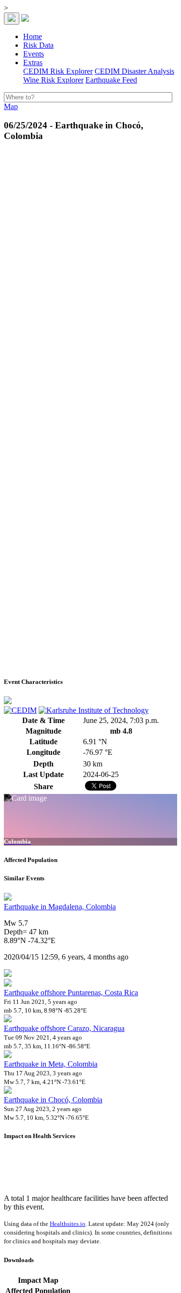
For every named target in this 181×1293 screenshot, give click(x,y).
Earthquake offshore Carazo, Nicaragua (64, 1028)
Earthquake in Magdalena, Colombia (60, 907)
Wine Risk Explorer (53, 80)
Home (32, 36)
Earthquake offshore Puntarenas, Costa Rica (71, 992)
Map (11, 106)
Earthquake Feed (111, 80)
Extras (32, 62)
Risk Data (38, 45)
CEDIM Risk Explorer (58, 71)
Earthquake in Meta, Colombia (50, 1064)
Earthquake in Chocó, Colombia (53, 1100)
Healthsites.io (67, 1223)
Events (33, 54)
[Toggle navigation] (11, 19)
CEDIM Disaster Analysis (134, 71)
